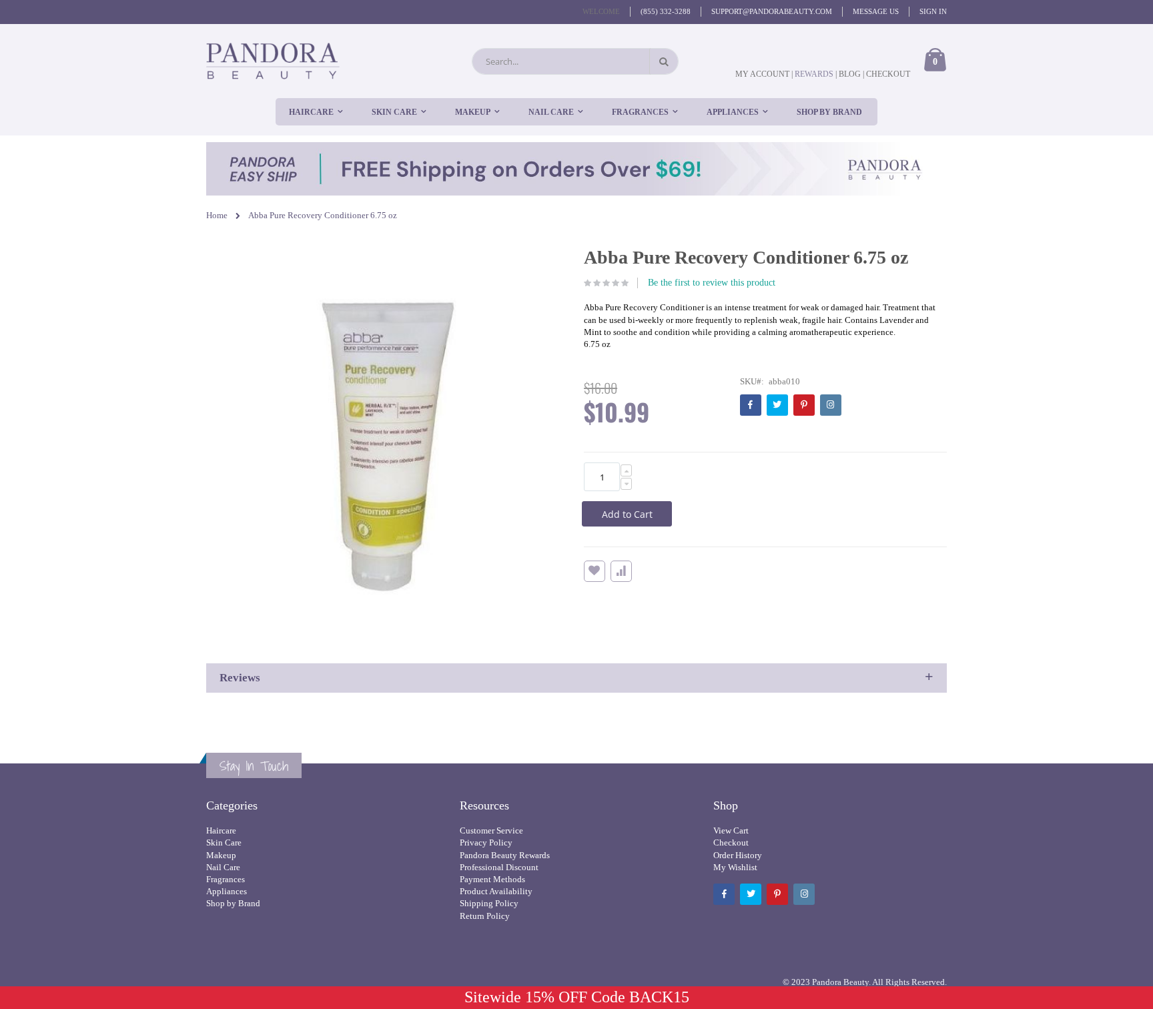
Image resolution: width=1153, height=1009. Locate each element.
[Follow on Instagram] (830, 405)
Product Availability (496, 891)
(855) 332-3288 (666, 11)
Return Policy (485, 916)
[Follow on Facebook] (750, 405)
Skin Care (224, 842)
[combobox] (575, 61)
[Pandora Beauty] (273, 61)
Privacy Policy (486, 842)
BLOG (850, 74)
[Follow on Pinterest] (804, 405)
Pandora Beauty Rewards (505, 855)
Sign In (933, 11)
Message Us (876, 11)
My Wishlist (735, 867)
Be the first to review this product (711, 283)
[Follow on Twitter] (777, 405)
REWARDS (815, 74)
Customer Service (491, 830)
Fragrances (225, 879)
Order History (737, 855)
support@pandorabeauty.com (771, 11)
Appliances (226, 891)
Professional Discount (499, 867)
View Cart (731, 830)
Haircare (221, 830)
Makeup (221, 855)
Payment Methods (492, 879)
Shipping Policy (489, 903)
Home (217, 215)
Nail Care (223, 867)
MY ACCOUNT (762, 74)
